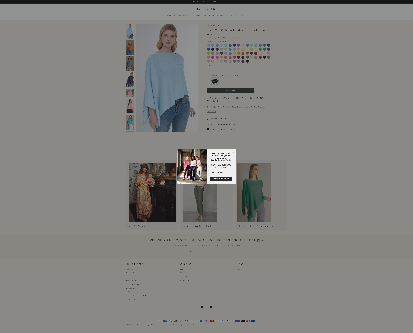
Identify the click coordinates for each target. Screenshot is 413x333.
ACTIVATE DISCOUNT (221, 179)
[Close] (233, 151)
